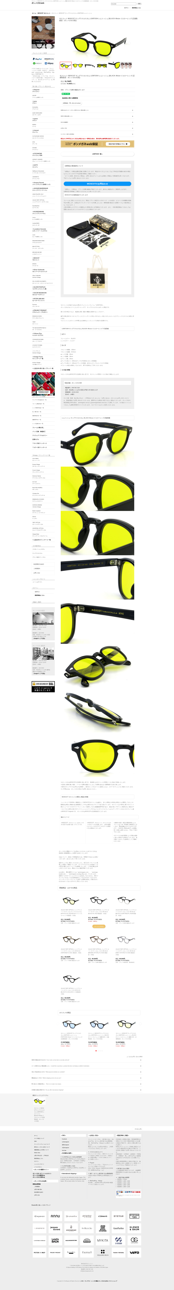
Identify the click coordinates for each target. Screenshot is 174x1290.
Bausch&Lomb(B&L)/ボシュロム (37, 488)
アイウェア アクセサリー (39, 435)
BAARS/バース (34, 125)
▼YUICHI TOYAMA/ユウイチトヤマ (37, 346)
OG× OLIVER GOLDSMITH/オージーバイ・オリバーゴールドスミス (42, 282)
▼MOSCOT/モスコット (35, 259)
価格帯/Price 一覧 (36, 419)
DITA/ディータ (34, 142)
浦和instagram (65, 1152)
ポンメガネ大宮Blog (39, 1185)
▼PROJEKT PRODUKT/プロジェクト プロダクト (40, 311)
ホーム (36, 1143)
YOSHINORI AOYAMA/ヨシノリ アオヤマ (37, 340)
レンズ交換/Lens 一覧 (37, 423)
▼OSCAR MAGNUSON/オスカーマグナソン (39, 293)
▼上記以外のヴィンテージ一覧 (41, 540)
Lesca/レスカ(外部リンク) (37, 218)
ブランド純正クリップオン (39, 557)
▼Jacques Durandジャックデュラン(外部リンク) (41, 183)
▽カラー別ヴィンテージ (39, 447)
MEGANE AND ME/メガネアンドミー (37, 253)
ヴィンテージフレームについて (42, 1152)
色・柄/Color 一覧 (36, 411)
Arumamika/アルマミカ (35, 108)
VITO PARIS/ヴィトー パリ (36, 459)
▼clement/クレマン (35, 131)
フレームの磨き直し (38, 427)
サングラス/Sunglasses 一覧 (39, 399)
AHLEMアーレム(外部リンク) (37, 96)
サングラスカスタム (37, 553)
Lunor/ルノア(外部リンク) (37, 235)
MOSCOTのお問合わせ (97, 184)
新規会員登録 (37, 1192)
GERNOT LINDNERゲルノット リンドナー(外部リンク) (41, 160)
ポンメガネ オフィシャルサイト (42, 1181)
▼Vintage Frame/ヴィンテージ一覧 (37, 357)
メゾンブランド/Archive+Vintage (36, 351)
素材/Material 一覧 (36, 415)
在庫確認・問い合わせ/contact (72, 103)
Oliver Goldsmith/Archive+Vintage (36, 276)
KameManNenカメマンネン (35, 206)
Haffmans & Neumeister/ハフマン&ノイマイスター (39, 171)
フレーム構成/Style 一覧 (38, 403)
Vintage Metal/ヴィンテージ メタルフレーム (39, 535)
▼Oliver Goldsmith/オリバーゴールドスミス (39, 270)
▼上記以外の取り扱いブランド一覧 (42, 368)
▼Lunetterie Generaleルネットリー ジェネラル (39, 230)
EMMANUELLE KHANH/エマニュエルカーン (38, 500)
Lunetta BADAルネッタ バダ (35, 224)
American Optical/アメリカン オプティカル (38, 476)
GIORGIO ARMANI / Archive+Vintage (37, 505)
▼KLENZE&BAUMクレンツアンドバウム (39, 212)
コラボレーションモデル (38, 549)
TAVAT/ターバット (35, 322)
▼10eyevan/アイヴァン (35, 90)
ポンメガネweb (38, 3)
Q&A (35, 1149)
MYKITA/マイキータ (35, 264)
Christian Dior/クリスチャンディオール (38, 494)
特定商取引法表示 (39, 564)
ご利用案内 (37, 568)
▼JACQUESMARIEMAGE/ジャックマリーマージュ (40, 189)
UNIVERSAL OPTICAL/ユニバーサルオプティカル (39, 529)
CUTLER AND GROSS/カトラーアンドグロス (38, 137)
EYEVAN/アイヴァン (35, 148)
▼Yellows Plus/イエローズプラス (37, 334)
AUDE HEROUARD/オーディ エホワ (37, 113)
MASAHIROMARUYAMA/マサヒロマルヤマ (38, 241)
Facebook (64, 1147)
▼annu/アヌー (34, 102)
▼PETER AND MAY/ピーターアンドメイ (38, 299)
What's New (37, 1160)
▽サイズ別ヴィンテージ (39, 443)
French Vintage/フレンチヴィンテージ (38, 471)
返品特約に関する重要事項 (70, 98)
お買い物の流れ (38, 1197)
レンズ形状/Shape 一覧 (38, 407)
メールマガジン (38, 1175)
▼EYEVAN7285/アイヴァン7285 (37, 154)
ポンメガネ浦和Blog (39, 1183)
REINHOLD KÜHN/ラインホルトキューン (38, 317)
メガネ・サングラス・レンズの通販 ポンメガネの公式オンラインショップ (98, 1289)
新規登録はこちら (136, 7)
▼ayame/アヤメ (35, 119)
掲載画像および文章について (41, 1158)
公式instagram (65, 1150)
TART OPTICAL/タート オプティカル (37, 523)
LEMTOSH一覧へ (97, 154)
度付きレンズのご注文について (42, 1155)
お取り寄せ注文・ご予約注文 (41, 1163)
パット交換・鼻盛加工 (39, 431)
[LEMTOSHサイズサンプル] (126, 67)
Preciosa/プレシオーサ (35, 305)
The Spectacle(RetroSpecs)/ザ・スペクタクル (39, 328)
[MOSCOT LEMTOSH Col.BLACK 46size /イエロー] (99, 43)
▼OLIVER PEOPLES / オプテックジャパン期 (39, 288)
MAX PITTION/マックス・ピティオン (38, 247)
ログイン (126, 7)
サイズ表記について (39, 1146)
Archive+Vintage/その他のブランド (37, 363)
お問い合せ (37, 573)
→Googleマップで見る (39, 638)
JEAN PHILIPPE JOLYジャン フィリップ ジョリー (39, 195)
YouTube (64, 1158)
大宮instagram (65, 1155)
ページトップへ (138, 1137)
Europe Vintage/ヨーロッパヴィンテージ (38, 465)
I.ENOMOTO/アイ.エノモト (36, 177)
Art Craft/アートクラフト (36, 482)
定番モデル (35, 439)
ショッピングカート (39, 1172)
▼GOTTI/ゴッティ (35, 166)
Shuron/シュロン (34, 517)
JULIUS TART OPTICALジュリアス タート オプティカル (40, 200)
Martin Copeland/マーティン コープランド (38, 511)
